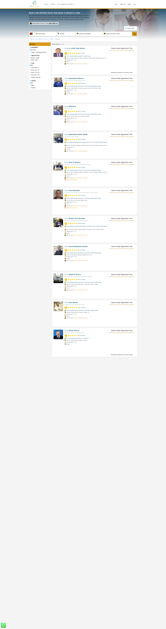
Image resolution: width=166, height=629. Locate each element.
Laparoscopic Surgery (96, 86)
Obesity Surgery (103, 142)
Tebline (52, 4)
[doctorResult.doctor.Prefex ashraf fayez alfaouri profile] (58, 52)
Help (129, 4)
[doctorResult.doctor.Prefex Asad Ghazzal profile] (58, 306)
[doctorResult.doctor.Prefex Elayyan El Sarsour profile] (58, 278)
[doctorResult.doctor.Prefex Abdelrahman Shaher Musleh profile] (58, 138)
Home (46, 4)
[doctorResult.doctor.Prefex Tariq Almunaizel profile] (58, 194)
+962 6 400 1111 (53, 23)
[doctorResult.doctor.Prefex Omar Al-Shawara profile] (58, 166)
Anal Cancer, (87, 56)
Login (115, 4)
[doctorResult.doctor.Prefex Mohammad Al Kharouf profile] (58, 82)
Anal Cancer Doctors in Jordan (44, 39)
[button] (66, 4)
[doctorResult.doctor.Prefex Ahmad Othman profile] (58, 334)
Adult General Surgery (96, 253)
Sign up (122, 4)
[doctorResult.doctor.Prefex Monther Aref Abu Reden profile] (58, 222)
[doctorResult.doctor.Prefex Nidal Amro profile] (58, 110)
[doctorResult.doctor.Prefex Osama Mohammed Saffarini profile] (58, 250)
